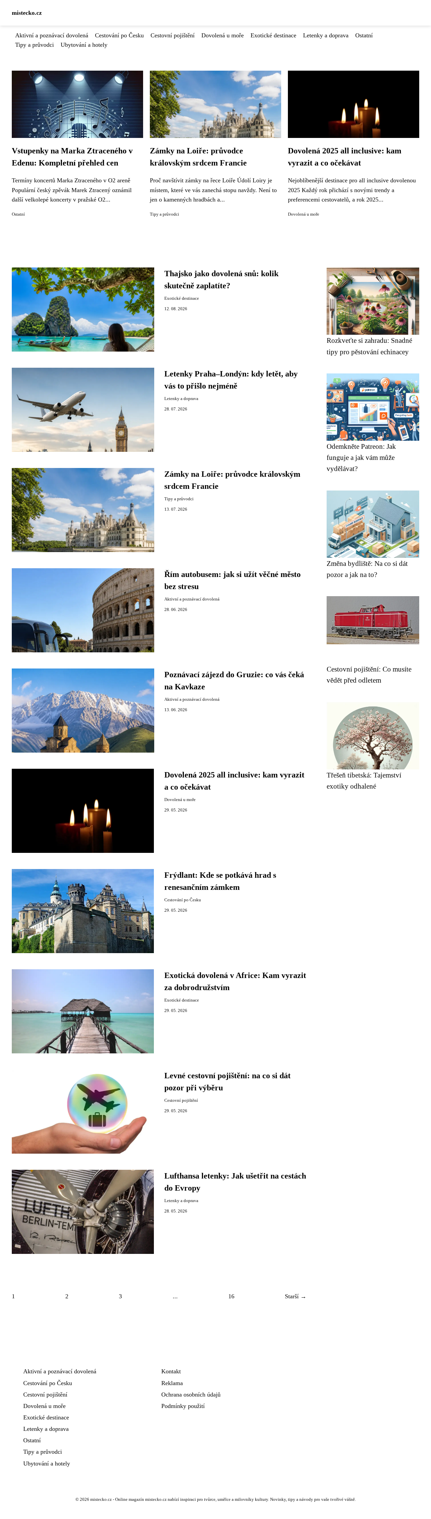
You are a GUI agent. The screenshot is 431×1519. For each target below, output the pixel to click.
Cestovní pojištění (173, 35)
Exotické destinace (273, 35)
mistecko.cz (27, 12)
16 (231, 1296)
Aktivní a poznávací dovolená (51, 35)
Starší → (295, 1296)
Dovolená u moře (222, 35)
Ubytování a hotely (84, 44)
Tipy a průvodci (34, 44)
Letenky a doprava (326, 35)
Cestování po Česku (119, 35)
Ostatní (364, 35)
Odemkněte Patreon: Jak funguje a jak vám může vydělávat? (361, 457)
